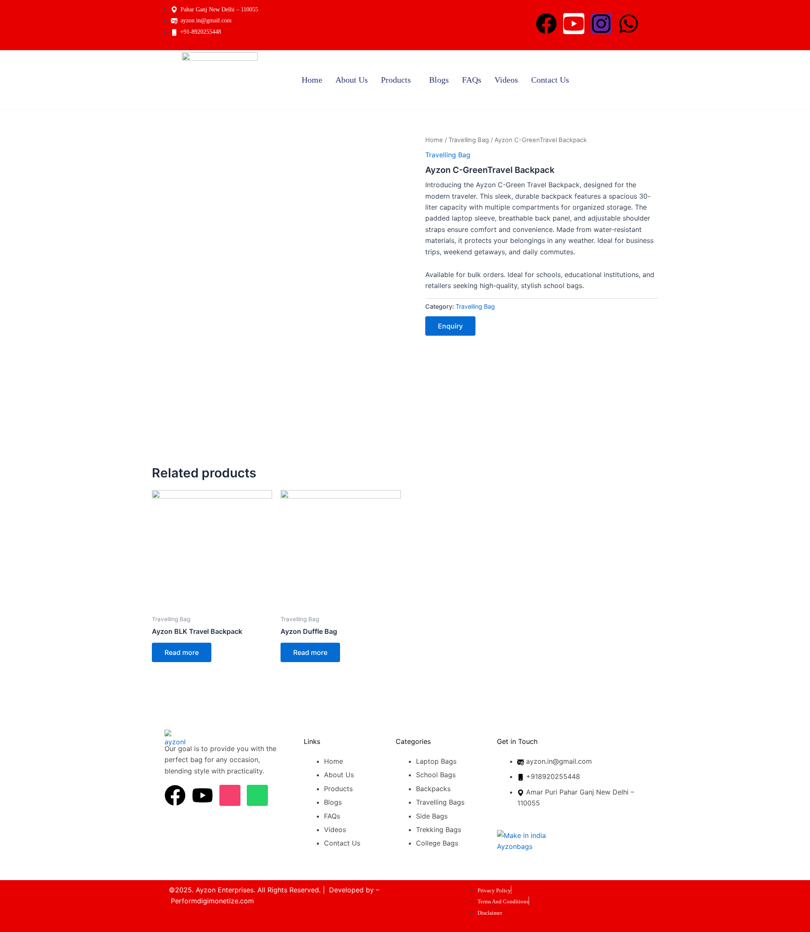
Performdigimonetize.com (212, 901)
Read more (182, 652)
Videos (506, 79)
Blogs (439, 79)
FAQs (471, 79)
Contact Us (550, 79)
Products (396, 79)
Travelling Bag (468, 140)
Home (312, 79)
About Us (351, 79)
